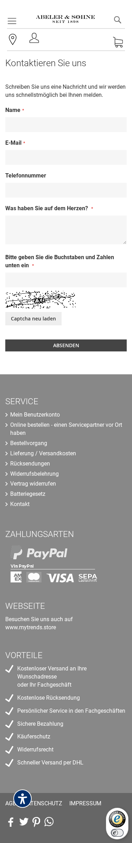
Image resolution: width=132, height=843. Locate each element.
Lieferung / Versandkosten (43, 453)
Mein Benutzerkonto (35, 414)
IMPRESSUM (85, 803)
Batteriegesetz (27, 494)
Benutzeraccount (35, 40)
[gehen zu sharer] (11, 822)
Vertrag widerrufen (33, 483)
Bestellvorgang (28, 443)
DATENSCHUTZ (42, 803)
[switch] (117, 833)
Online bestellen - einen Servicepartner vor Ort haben (66, 429)
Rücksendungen (30, 463)
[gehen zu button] (36, 822)
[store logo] (65, 14)
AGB (10, 803)
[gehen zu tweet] (23, 822)
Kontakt (20, 504)
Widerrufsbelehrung (34, 473)
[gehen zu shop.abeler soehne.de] (49, 822)
